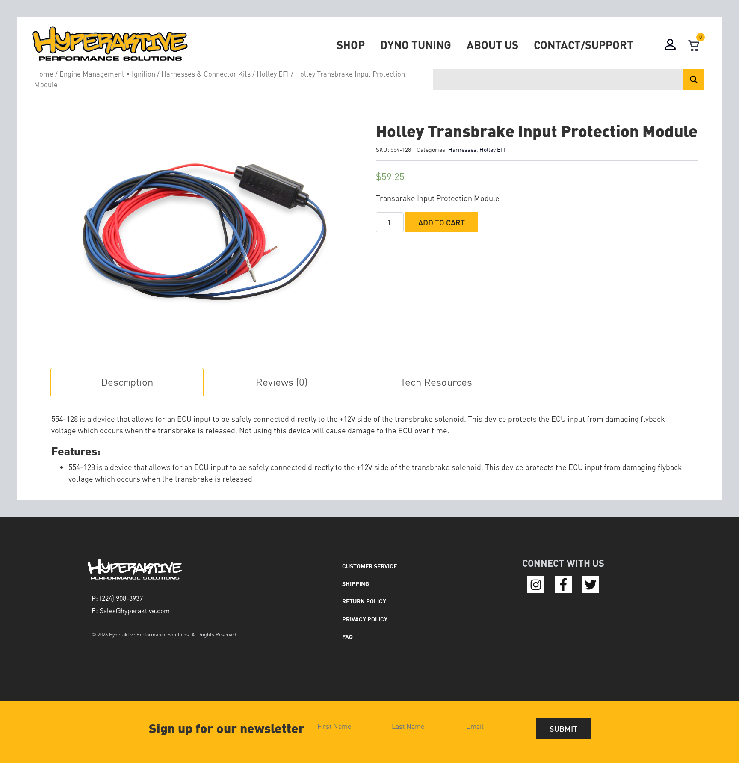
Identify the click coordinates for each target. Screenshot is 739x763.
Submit (563, 728)
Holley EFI (273, 73)
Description (127, 381)
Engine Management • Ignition (107, 73)
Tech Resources (436, 381)
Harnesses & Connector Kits (206, 73)
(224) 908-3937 (121, 598)
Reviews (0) (281, 381)
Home (43, 73)
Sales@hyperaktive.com (135, 610)
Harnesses (462, 149)
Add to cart (441, 222)
